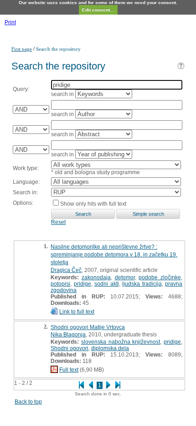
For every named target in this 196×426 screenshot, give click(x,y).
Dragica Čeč (66, 270)
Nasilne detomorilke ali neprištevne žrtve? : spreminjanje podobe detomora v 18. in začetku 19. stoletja (114, 255)
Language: (26, 182)
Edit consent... (98, 9)
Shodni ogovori (69, 348)
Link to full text (76, 312)
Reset (58, 222)
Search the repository (58, 49)
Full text (68, 370)
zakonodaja (96, 277)
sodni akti (106, 284)
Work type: (26, 168)
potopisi (60, 284)
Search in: (25, 192)
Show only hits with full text (93, 204)
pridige (82, 284)
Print (10, 22)
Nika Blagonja (68, 334)
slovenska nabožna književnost (120, 342)
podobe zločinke (160, 277)
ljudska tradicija (142, 284)
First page (21, 49)
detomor (125, 277)
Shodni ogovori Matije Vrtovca (88, 327)
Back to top (28, 402)
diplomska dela (110, 348)
